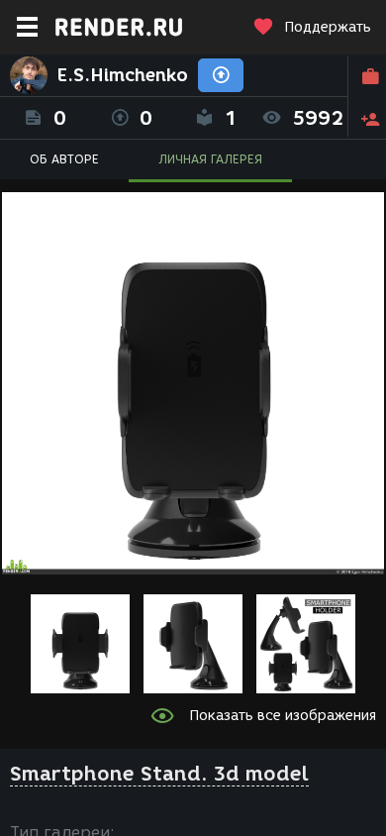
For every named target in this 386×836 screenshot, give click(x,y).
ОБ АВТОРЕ (64, 159)
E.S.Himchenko (122, 75)
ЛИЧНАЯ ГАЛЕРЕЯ (210, 159)
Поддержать (327, 27)
